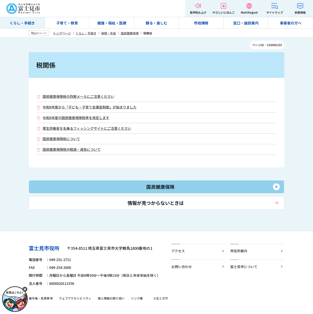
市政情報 (201, 23)
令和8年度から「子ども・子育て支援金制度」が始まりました (89, 107)
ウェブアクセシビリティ (75, 298)
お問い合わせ (181, 266)
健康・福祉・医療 (111, 23)
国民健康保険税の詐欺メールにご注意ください (78, 96)
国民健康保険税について (61, 139)
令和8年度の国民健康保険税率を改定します (76, 118)
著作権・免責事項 (41, 298)
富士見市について (243, 266)
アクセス (178, 250)
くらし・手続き (22, 23)
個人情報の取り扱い (111, 298)
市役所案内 (238, 250)
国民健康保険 (130, 33)
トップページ (62, 33)
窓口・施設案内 (245, 23)
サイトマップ (274, 12)
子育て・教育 (67, 23)
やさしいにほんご (223, 12)
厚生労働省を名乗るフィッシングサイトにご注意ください (87, 128)
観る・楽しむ (156, 23)
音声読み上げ (198, 12)
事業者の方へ (291, 23)
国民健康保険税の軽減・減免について (72, 149)
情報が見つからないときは (156, 202)
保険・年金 (108, 33)
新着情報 (300, 12)
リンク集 (137, 298)
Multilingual (249, 12)
